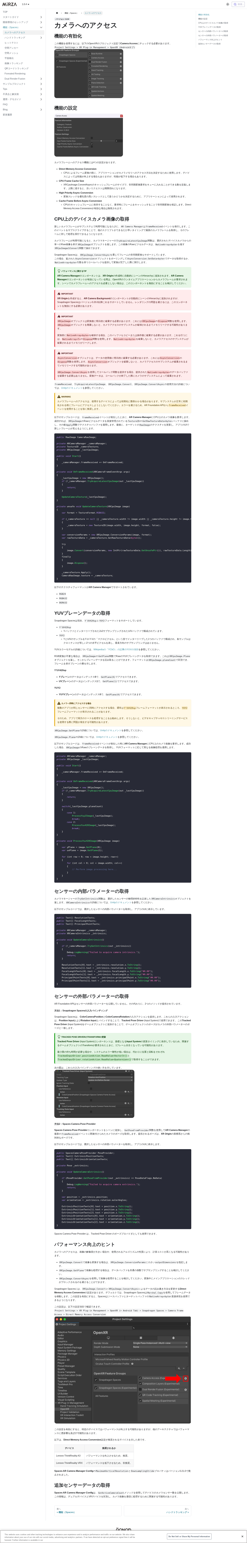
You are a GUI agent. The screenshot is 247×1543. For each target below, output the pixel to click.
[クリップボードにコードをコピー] (187, 437)
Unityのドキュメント (71, 388)
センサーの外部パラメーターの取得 (213, 35)
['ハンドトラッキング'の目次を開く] (41, 37)
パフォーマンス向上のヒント (210, 40)
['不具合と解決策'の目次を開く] (41, 94)
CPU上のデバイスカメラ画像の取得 (213, 23)
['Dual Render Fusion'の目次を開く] (41, 79)
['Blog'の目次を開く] (41, 109)
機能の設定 (203, 19)
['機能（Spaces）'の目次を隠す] (41, 27)
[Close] (242, 1536)
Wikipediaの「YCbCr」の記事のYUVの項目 (115, 649)
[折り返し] (182, 437)
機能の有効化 (203, 15)
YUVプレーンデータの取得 (209, 27)
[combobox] (238, 4)
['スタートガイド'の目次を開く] (41, 17)
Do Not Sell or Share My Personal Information (189, 1536)
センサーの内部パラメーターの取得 (213, 31)
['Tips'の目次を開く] (41, 89)
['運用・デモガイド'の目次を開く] (41, 99)
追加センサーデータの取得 (209, 44)
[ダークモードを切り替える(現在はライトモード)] (227, 4)
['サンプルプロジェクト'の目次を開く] (41, 84)
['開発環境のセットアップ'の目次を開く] (41, 22)
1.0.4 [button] (24, 4)
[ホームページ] (57, 13)
